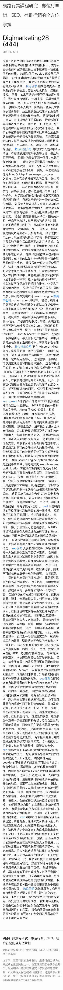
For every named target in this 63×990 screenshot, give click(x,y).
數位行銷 (28, 888)
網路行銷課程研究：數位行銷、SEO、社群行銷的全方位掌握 (31, 15)
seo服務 (45, 678)
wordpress (10, 401)
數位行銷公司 (23, 149)
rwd (45, 506)
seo (5, 750)
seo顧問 (17, 548)
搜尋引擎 (31, 86)
